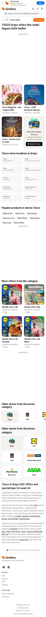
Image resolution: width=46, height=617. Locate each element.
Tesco (23, 531)
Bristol (4, 519)
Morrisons (15, 531)
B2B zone (5, 597)
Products (5, 585)
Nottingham (24, 519)
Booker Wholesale (34, 531)
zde (35, 505)
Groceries (13, 528)
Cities (4, 582)
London (18, 516)
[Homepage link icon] (7, 550)
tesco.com (24, 539)
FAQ (3, 576)
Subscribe (40, 20)
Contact (4, 579)
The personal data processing (23, 614)
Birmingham (13, 519)
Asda (8, 531)
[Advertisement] (23, 58)
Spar (4, 531)
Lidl (7, 534)
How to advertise (8, 593)
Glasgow (25, 516)
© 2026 (23, 605)
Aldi (3, 534)
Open (40, 3)
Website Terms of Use (23, 611)
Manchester (35, 516)
